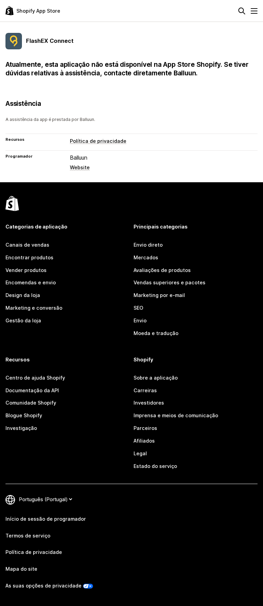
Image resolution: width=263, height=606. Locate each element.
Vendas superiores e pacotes (169, 282)
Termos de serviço (27, 536)
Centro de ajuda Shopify (35, 378)
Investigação (21, 428)
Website (80, 167)
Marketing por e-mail (159, 295)
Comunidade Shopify (30, 403)
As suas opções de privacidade (43, 586)
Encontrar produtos (29, 257)
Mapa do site (21, 569)
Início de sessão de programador (45, 519)
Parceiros (145, 428)
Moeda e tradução (156, 333)
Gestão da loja (23, 320)
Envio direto (148, 245)
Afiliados (144, 441)
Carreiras (145, 390)
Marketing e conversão (33, 308)
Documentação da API (32, 390)
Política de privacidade (98, 141)
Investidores (149, 403)
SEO (138, 308)
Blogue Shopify (23, 415)
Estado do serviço (155, 466)
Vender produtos (26, 270)
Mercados (146, 257)
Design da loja (22, 295)
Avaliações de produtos (162, 270)
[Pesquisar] (241, 11)
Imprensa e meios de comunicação (176, 415)
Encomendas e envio (30, 282)
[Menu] (254, 11)
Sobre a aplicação (156, 378)
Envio (140, 320)
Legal (140, 453)
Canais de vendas (27, 245)
